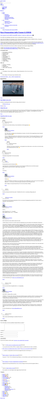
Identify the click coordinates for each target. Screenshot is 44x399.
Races (4, 13)
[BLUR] (2, 4)
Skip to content (3, 0)
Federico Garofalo (9, 197)
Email (1, 334)
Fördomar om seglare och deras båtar (11, 25)
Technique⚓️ (19, 35)
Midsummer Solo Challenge (9, 18)
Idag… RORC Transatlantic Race (15, 76)
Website (1, 336)
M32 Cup (6, 388)
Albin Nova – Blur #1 (8, 22)
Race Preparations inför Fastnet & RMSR (15, 32)
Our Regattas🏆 (5, 383)
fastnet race (24, 35)
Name (1, 332)
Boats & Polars (7, 21)
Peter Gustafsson (3, 35)
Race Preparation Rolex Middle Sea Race (11, 48)
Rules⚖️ (4, 392)
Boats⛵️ (1, 105)
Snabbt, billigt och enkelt (14, 355)
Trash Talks (4, 395)
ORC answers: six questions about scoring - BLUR (11, 348)
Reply (4, 126)
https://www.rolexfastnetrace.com (18, 277)
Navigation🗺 (14, 35)
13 (32, 35)
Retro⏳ (4, 391)
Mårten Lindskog (5, 355)
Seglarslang (7, 26)
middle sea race (29, 35)
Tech (3, 20)
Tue (6, 161)
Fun (3, 24)
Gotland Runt (7, 16)
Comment (2, 330)
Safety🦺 (4, 393)
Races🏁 (4, 385)
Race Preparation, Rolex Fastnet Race (10, 47)
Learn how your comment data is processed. (21, 340)
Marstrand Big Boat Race (9, 17)
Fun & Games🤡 (5, 377)
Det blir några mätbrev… (4, 76)
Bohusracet (7, 14)
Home (4, 12)
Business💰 (5, 375)
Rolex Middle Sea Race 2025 (5, 100)
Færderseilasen (7, 15)
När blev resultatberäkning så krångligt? (16, 361)
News (1, 97)
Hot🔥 (4, 379)
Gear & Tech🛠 (9, 35)
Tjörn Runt (6, 19)
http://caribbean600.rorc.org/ (17, 308)
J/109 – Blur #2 (7, 23)
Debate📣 (4, 376)
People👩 (4, 384)
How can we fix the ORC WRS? (26, 348)
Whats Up (4, 396)
